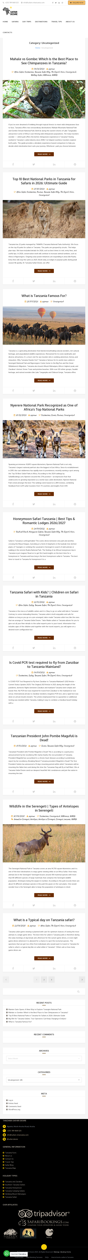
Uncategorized (70, 72)
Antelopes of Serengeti (46, 819)
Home (5, 22)
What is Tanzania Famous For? (44, 296)
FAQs (47, 1257)
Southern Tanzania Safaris (15, 1185)
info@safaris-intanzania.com (18, 1135)
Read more (43, 154)
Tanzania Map (10, 1168)
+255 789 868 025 (14, 1131)
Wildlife (54, 75)
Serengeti (59, 819)
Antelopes (33, 819)
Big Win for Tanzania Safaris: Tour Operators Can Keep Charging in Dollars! (37, 1019)
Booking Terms (66, 1252)
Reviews (40, 192)
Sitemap (56, 1252)
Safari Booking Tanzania (34, 1257)
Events (53, 415)
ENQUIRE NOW (78, 3)
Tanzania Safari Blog (42, 72)
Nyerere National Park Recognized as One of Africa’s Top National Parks (44, 407)
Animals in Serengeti (21, 819)
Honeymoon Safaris (36, 531)
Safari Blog (9, 1165)
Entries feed (13, 1103)
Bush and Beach (22, 531)
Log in (10, 1100)
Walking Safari (36, 75)
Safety (31, 605)
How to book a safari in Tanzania (62, 1257)
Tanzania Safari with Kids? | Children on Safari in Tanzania (44, 594)
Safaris (15, 22)
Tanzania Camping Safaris (15, 1191)
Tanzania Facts (10, 1153)
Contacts (7, 32)
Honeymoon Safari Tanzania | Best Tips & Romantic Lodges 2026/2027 (44, 521)
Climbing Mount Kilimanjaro (15, 1194)
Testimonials (19, 1257)
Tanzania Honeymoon (13, 1188)
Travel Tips (56, 22)
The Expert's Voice (58, 72)
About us (70, 22)
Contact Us (9, 1159)
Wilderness (47, 75)
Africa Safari (19, 72)
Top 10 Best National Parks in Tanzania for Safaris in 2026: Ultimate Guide (44, 181)
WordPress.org (14, 1109)
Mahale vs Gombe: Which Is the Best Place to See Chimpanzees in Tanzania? (44, 61)
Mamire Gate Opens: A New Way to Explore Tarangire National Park (34, 1009)
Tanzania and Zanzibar (13, 1182)
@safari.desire (12, 1139)
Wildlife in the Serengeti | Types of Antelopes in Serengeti (44, 808)
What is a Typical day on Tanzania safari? (44, 920)
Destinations (41, 22)
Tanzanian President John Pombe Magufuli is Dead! (44, 738)
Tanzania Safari (40, 605)
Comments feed (14, 1106)
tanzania (67, 819)
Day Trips (26, 22)
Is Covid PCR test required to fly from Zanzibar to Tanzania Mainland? (44, 664)
